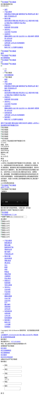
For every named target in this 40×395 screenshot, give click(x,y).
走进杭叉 (7, 34)
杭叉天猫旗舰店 (6, 350)
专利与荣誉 (14, 27)
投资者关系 (8, 40)
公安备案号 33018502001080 (10, 335)
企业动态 (7, 32)
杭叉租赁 (4, 355)
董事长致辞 (8, 36)
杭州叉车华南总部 (7, 357)
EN (5, 70)
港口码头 (22, 20)
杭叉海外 (4, 348)
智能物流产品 (23, 14)
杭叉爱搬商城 (8, 75)
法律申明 (6, 337)
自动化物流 (8, 20)
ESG (26, 36)
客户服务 (7, 251)
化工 (26, 20)
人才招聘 (14, 47)
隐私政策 (12, 337)
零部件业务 (31, 14)
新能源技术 (8, 14)
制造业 (6, 271)
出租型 (30, 123)
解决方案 (7, 18)
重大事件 (31, 36)
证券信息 (7, 43)
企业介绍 (15, 36)
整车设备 (15, 14)
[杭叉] (20, 2)
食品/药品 (9, 23)
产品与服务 (8, 12)
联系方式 (7, 47)
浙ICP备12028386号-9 (26, 335)
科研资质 (7, 27)
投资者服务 (21, 43)
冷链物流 (16, 23)
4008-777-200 (12, 214)
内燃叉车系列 (22, 123)
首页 (5, 9)
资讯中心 (7, 29)
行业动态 (14, 32)
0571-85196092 (16, 341)
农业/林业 (22, 23)
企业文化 (22, 36)
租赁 (5, 79)
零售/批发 (15, 20)
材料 (33, 20)
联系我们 (7, 45)
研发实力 (7, 25)
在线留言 (20, 47)
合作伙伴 (9, 38)
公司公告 (14, 43)
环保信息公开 (12, 16)
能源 (30, 20)
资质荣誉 (7, 307)
